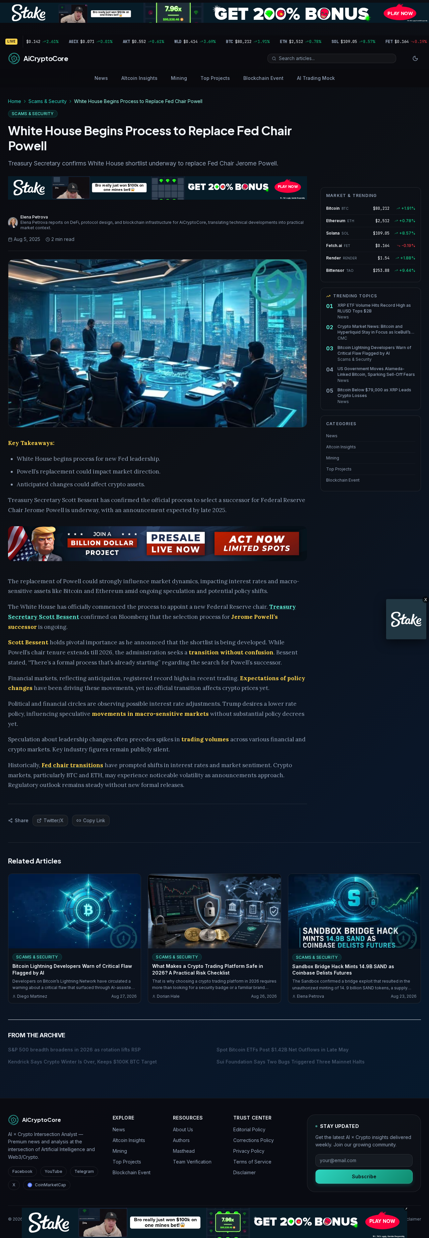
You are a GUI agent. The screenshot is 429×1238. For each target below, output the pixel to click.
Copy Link (94, 820)
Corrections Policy (253, 1140)
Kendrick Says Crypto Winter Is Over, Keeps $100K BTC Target (82, 1061)
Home (14, 101)
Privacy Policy (248, 1151)
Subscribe (364, 1176)
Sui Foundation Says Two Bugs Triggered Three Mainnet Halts (291, 1061)
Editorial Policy (249, 1129)
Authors (181, 1140)
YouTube (53, 1171)
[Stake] (406, 619)
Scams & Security (47, 101)
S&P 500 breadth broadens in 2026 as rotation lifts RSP (74, 1049)
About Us (183, 1129)
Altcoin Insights (139, 78)
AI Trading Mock (316, 78)
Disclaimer (244, 1172)
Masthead (184, 1151)
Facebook (22, 1171)
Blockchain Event (263, 78)
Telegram (84, 1171)
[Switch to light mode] (415, 58)
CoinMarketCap (50, 1184)
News (101, 78)
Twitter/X (54, 820)
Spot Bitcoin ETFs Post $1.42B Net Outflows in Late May (283, 1049)
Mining (179, 78)
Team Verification (192, 1162)
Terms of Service (252, 1162)
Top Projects (215, 78)
